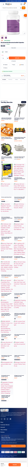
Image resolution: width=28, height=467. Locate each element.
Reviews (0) (10, 79)
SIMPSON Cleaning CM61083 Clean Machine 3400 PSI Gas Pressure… (19, 314)
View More (23, 102)
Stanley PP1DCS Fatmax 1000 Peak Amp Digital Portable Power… (19, 138)
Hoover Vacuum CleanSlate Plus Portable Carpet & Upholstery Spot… (6, 294)
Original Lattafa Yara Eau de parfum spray (19, 356)
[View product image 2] (6, 37)
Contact (12, 456)
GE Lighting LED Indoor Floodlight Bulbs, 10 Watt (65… (20, 257)
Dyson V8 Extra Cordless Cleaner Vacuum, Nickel (19, 218)
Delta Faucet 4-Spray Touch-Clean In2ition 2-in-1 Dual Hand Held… (19, 119)
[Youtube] (10, 419)
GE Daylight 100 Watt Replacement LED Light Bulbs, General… (19, 178)
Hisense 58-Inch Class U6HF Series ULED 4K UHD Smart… (19, 198)
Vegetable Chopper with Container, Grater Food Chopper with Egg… (5, 396)
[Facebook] (2, 419)
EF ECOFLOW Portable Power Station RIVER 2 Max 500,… (6, 275)
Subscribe (13, 446)
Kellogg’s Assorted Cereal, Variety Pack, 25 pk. (19, 376)
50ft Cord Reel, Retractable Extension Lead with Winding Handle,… (6, 157)
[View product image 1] (2, 37)
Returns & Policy (22, 79)
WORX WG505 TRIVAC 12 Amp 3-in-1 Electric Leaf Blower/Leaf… (6, 335)
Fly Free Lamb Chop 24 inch (6, 197)
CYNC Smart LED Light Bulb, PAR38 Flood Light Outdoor (6, 118)
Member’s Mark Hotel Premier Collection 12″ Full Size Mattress (19, 238)
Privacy (2, 456)
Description (4, 79)
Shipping (16, 79)
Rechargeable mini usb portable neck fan (5, 376)
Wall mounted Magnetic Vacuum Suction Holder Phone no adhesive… (6, 218)
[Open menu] (2, 4)
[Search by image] (20, 7)
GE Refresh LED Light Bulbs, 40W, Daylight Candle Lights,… (6, 238)
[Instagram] (4, 419)
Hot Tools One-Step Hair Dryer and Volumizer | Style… (19, 294)
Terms (5, 456)
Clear (2, 55)
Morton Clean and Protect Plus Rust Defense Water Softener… (7, 257)
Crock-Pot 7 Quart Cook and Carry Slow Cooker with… (19, 157)
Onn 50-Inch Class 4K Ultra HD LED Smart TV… (19, 275)
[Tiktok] (7, 419)
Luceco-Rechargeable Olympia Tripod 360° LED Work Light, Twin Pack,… (6, 314)
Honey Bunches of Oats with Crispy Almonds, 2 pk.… (6, 356)
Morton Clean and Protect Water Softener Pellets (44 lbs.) (6, 178)
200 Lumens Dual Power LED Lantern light (19, 335)
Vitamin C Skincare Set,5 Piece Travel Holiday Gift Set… (6, 138)
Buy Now (15, 464)
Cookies (8, 456)
